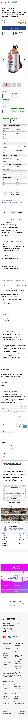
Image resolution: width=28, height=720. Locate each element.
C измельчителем (7, 698)
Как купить (13, 212)
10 (23, 551)
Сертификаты (6, 650)
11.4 (14, 95)
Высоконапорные (19, 651)
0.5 (6, 120)
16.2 (20, 555)
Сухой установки (7, 703)
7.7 (23, 535)
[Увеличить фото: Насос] (14, 59)
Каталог (4, 646)
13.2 (6, 101)
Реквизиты (5, 653)
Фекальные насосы (9, 693)
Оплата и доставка (7, 662)
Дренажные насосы (19, 644)
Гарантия (5, 664)
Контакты (5, 667)
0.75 (14, 120)
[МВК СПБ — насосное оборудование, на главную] (4, 2)
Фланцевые (5, 690)
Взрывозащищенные (8, 701)
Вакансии (5, 660)
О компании (7, 643)
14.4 (20, 551)
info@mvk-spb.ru (14, 2)
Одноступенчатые (18, 688)
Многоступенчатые (7, 684)
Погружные (17, 648)
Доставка (20, 212)
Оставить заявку (21, 33)
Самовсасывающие (19, 703)
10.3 (14, 110)
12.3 (22, 110)
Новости (5, 666)
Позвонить (9, 33)
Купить (15, 28)
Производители (6, 651)
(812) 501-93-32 (14, 1)
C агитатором (18, 659)
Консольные (6, 688)
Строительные (18, 663)
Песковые (17, 661)
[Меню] (1, 2)
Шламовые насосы (18, 655)
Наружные (17, 650)
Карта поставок (6, 648)
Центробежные (8, 682)
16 (23, 555)
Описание (6, 212)
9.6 (20, 535)
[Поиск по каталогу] (7, 2)
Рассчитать (18, 204)
